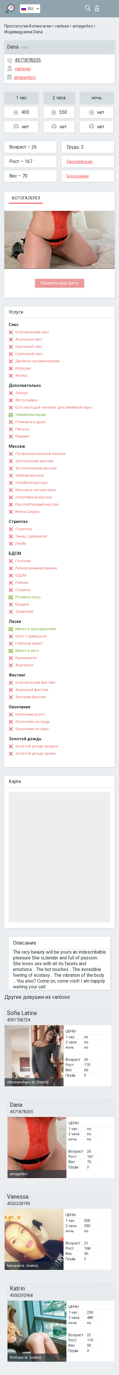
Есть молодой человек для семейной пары (53, 407)
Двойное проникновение (37, 361)
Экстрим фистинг (30, 697)
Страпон (22, 590)
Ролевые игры (28, 597)
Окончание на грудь (32, 721)
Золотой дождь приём (35, 753)
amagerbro (82, 26)
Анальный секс (28, 339)
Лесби (20, 543)
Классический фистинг (35, 682)
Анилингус (24, 665)
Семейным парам (30, 414)
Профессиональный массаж (40, 453)
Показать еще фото (59, 283)
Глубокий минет (29, 643)
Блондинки (78, 176)
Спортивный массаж (33, 497)
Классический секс (32, 332)
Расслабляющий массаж (37, 504)
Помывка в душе (30, 422)
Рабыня (21, 582)
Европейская (79, 161)
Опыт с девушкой (31, 636)
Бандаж (22, 604)
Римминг (22, 436)
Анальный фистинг (32, 690)
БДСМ (20, 575)
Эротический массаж (34, 461)
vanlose (62, 26)
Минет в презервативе (35, 629)
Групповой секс (29, 354)
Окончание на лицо (32, 729)
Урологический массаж (36, 468)
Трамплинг (24, 611)
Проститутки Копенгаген (27, 26)
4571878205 (28, 60)
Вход (98, 6)
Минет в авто (27, 650)
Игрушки (23, 368)
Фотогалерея (26, 198)
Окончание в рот (30, 714)
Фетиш (21, 375)
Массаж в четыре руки (35, 490)
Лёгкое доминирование (36, 568)
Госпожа (23, 561)
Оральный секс (28, 346)
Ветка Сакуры (27, 511)
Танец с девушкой (31, 536)
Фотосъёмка (26, 400)
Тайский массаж (29, 475)
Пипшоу (22, 429)
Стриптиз (23, 529)
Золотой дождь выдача (36, 746)
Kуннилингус (26, 658)
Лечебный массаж (31, 482)
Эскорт (21, 393)
